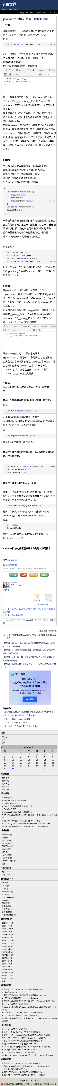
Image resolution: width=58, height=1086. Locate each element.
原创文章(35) (7, 912)
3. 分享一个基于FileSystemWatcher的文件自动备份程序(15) (26, 1034)
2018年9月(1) (7, 946)
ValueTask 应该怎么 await (15, 722)
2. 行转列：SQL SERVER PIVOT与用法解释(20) (21, 1032)
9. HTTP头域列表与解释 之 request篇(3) (18, 1052)
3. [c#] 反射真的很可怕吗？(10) (14, 1069)
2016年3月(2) (7, 966)
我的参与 (5, 783)
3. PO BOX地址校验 (10, 803)
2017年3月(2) (7, 958)
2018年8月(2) (7, 949)
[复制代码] (5, 189)
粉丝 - (14, 584)
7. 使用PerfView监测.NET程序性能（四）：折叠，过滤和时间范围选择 (29, 816)
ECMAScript (8, 846)
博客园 (4, 736)
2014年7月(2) (7, 975)
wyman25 (14, 582)
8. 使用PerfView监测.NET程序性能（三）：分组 (21, 820)
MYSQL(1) (6, 894)
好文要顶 (13, 574)
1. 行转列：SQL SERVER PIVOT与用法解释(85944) (23, 989)
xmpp (5, 837)
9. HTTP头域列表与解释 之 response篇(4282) (20, 1015)
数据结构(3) (6, 906)
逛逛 (48, 635)
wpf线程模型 (8, 855)
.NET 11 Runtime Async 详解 (17, 719)
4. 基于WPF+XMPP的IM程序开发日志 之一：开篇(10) (24, 1037)
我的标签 (5, 789)
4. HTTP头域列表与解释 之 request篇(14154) (20, 998)
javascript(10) (7, 891)
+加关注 (6, 590)
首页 (3, 739)
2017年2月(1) (7, 960)
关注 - (21, 584)
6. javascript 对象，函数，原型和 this (17, 812)
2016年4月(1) (7, 963)
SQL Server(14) (8, 897)
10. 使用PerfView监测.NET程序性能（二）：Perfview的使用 (26, 826)
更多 (3, 863)
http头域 (6, 840)
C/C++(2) (5, 885)
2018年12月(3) (8, 940)
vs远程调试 (7, 857)
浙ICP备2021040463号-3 (45, 1084)
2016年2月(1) (7, 969)
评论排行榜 (6, 1024)
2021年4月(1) (7, 925)
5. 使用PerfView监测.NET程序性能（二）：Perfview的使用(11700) (28, 1001)
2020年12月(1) (8, 928)
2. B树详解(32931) (9, 992)
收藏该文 (33, 574)
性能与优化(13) (8, 909)
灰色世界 (9, 4)
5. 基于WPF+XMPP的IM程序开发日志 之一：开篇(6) (23, 1075)
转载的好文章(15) (9, 914)
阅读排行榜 (6, 985)
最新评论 (5, 786)
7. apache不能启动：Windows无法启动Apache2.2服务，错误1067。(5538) (29, 1008)
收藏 (51, 620)
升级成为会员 (43, 604)
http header (7, 843)
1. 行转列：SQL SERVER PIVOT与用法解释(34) (21, 1063)
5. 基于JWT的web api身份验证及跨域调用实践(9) (22, 1040)
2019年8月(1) (7, 937)
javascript (12, 559)
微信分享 (44, 574)
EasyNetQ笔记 (17, 615)
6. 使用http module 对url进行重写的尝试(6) (19, 1043)
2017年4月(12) (8, 955)
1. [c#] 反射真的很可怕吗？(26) (14, 1029)
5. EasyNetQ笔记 (9, 809)
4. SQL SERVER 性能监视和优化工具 (17, 806)
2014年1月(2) (7, 978)
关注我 (23, 574)
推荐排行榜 (6, 1059)
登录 (39, 635)
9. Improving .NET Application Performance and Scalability (26, 823)
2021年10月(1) (8, 923)
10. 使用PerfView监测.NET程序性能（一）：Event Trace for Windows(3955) (29, 1019)
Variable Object (9, 860)
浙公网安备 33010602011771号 (18, 1084)
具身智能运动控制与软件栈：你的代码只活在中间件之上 (29, 711)
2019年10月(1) (8, 934)
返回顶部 (53, 630)
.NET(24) (5, 882)
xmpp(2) (5, 900)
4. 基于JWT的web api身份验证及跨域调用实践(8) (22, 1072)
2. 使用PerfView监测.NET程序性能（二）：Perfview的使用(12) (27, 1066)
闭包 (5, 852)
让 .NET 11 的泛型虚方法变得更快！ (20, 715)
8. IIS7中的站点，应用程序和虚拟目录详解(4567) (22, 1012)
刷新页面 (43, 630)
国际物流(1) (6, 903)
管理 (3, 742)
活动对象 (6, 849)
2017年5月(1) (7, 952)
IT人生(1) (5, 888)
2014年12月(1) (8, 972)
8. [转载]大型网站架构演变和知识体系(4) (18, 1049)
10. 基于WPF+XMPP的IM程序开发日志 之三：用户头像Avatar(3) (28, 1055)
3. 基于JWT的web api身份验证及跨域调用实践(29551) (24, 995)
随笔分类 (5, 878)
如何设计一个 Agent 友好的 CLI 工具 (20, 725)
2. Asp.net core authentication (14, 800)
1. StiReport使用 (8, 797)
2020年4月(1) (7, 931)
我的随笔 (5, 777)
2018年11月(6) (8, 943)
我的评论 (5, 780)
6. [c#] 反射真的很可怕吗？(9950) (15, 1004)
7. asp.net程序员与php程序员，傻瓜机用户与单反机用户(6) (26, 1046)
